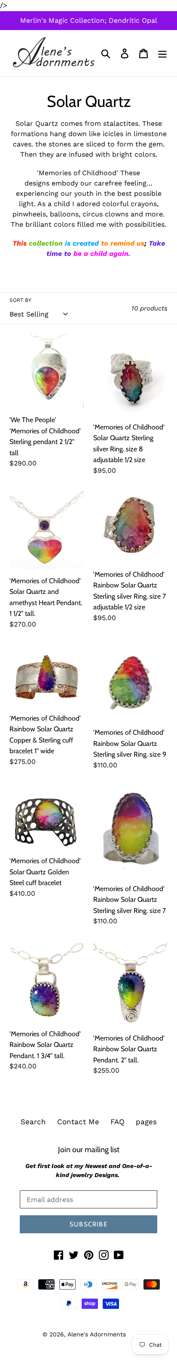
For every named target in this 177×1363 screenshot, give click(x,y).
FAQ (117, 1121)
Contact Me (78, 1121)
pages (146, 1121)
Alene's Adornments (96, 1334)
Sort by (20, 300)
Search (33, 1121)
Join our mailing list (88, 1149)
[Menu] (162, 53)
